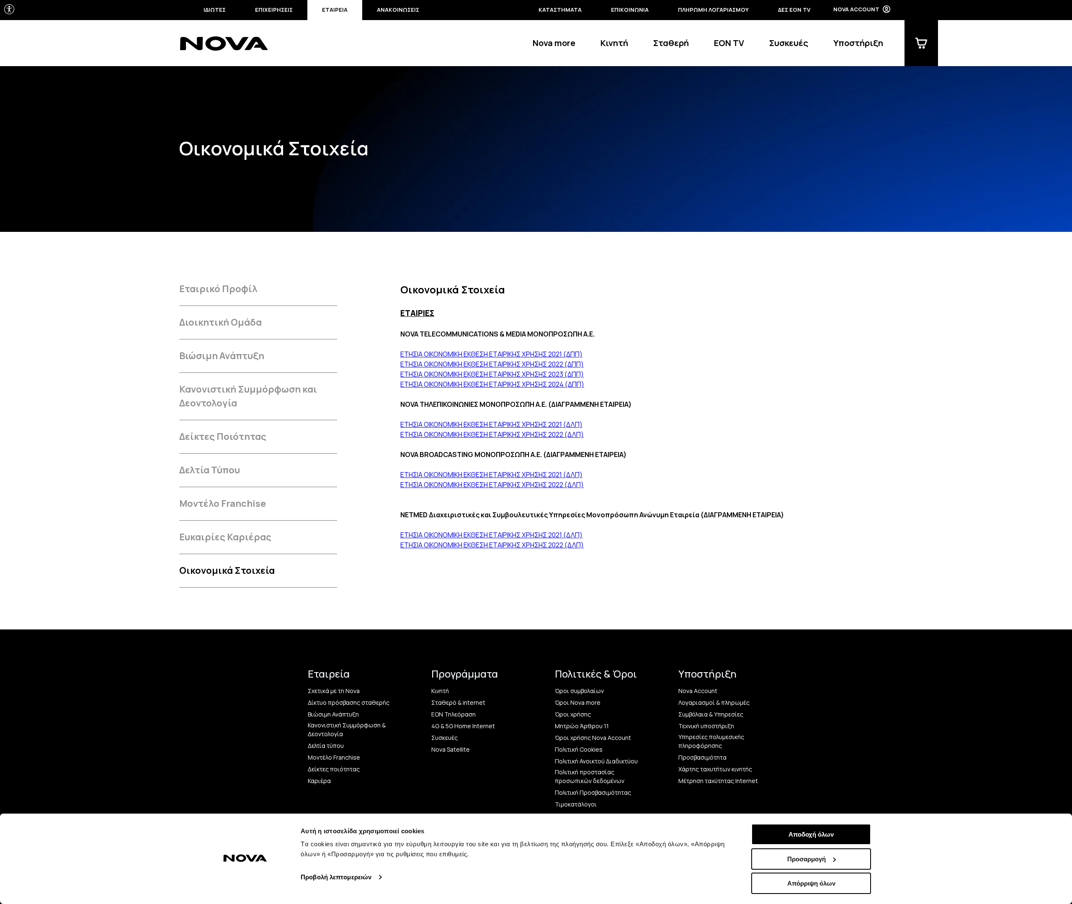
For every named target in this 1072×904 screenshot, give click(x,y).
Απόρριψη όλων (811, 883)
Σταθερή (671, 43)
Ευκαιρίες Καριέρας (225, 537)
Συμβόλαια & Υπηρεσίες (710, 714)
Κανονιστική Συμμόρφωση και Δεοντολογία (248, 396)
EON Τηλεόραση (453, 714)
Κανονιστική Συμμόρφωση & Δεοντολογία (347, 729)
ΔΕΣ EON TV (794, 9)
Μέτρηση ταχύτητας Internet (718, 781)
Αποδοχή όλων (811, 834)
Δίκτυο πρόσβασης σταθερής (348, 702)
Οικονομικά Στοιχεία (227, 570)
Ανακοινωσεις (398, 9)
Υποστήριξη (858, 43)
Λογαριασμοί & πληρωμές (714, 702)
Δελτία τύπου (326, 746)
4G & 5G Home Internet (463, 726)
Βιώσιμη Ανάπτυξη (221, 355)
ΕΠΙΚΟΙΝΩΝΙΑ (630, 9)
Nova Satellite (450, 749)
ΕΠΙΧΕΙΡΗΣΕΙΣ (274, 9)
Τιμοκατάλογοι (576, 804)
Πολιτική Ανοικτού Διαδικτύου (596, 761)
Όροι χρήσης (573, 714)
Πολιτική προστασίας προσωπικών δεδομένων (589, 776)
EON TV (729, 43)
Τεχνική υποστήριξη (706, 726)
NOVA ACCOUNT (856, 9)
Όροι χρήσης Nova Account (593, 738)
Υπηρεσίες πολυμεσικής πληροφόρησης (711, 741)
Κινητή (614, 43)
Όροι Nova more (577, 702)
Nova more (554, 43)
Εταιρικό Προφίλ (218, 288)
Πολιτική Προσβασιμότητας (593, 792)
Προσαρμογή (806, 859)
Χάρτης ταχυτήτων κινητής (715, 769)
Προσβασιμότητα (702, 757)
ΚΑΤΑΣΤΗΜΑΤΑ (560, 9)
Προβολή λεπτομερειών (336, 877)
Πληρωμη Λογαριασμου (713, 9)
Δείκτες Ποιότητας (222, 436)
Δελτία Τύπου (209, 470)
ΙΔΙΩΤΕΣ (215, 9)
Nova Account (697, 691)
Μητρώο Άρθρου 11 (582, 726)
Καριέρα (319, 781)
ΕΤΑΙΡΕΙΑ (335, 9)
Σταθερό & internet (458, 702)
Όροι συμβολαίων (579, 691)
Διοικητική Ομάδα (220, 322)
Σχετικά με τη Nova (334, 691)
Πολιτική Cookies (579, 749)
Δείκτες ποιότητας (334, 769)
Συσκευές (788, 43)
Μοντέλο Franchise (222, 503)
